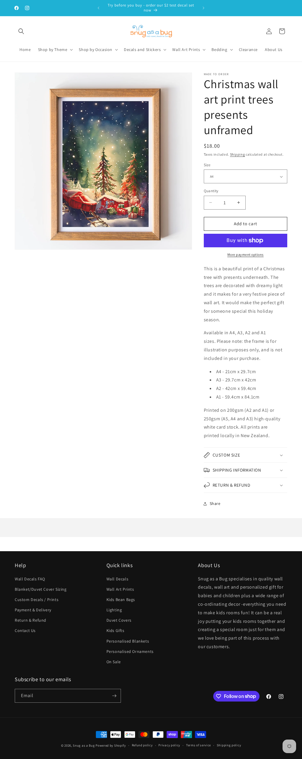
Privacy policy (169, 745)
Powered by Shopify (111, 745)
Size (207, 164)
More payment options (245, 254)
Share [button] (215, 503)
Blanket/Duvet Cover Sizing (41, 589)
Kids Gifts (115, 630)
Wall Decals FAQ (30, 579)
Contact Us (25, 630)
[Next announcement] (203, 8)
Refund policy (142, 745)
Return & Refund (30, 620)
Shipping (237, 154)
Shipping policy (229, 745)
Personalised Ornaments (130, 651)
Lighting (114, 610)
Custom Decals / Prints (36, 599)
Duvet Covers (119, 620)
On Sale (113, 661)
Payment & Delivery (33, 610)
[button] (21, 31)
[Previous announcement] (98, 8)
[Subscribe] (114, 696)
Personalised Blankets (127, 641)
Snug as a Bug (84, 745)
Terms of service (198, 745)
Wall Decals (117, 579)
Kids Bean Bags (120, 599)
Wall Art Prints (120, 589)
